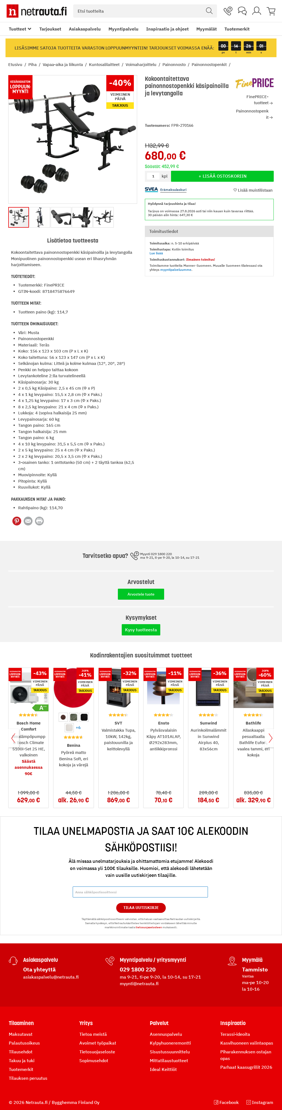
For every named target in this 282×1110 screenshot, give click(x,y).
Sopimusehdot (93, 1060)
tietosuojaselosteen (149, 927)
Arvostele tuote (141, 594)
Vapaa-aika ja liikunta (63, 64)
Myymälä (252, 959)
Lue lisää (156, 253)
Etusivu (15, 64)
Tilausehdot (20, 1051)
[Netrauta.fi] (37, 11)
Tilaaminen (21, 1023)
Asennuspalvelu (166, 1034)
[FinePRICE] (254, 83)
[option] (63, 717)
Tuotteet (17, 29)
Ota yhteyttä (39, 969)
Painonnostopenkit (210, 64)
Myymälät (206, 29)
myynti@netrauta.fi (139, 983)
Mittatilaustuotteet (169, 1060)
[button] (40, 217)
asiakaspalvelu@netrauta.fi (51, 977)
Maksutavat (20, 1034)
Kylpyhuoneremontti (170, 1043)
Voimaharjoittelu (142, 64)
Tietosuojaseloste (97, 1051)
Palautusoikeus (24, 1043)
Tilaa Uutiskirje (141, 907)
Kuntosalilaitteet (105, 64)
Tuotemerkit (237, 29)
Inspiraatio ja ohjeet (167, 29)
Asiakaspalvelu (85, 29)
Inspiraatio (233, 1023)
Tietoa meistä (93, 1034)
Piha (33, 64)
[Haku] (209, 11)
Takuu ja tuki (21, 1060)
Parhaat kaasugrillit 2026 (246, 1067)
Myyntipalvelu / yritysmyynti (153, 959)
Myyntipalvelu (124, 29)
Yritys (86, 1023)
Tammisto (255, 969)
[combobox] (145, 11)
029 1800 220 (138, 969)
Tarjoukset (50, 29)
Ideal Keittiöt (163, 1069)
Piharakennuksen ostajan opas (245, 1055)
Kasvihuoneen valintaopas (246, 1043)
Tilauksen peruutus (28, 1078)
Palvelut (159, 1023)
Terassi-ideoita (235, 1034)
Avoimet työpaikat (97, 1043)
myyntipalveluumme (175, 270)
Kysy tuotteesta (141, 629)
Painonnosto (174, 64)
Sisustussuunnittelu (170, 1051)
